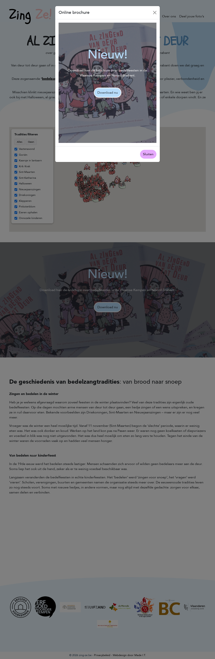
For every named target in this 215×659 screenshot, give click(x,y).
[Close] (154, 12)
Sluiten (148, 154)
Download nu (107, 92)
